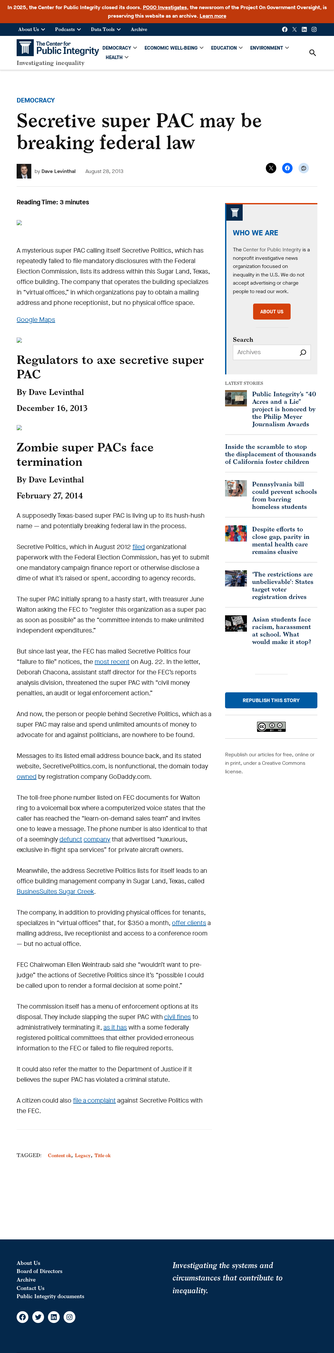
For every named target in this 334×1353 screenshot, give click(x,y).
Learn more (213, 15)
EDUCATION (224, 48)
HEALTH (114, 57)
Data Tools (103, 29)
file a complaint (94, 1100)
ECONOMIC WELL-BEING (171, 48)
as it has (115, 1027)
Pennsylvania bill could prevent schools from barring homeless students (284, 495)
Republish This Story (271, 700)
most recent (112, 661)
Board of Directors (39, 1271)
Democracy (36, 100)
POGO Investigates (165, 7)
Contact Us (30, 1288)
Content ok (59, 1155)
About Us (28, 29)
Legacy (83, 1155)
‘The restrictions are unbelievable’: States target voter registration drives (282, 585)
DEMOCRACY (116, 48)
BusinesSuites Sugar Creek (55, 891)
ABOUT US (271, 311)
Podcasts (65, 29)
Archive (139, 29)
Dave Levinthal (58, 171)
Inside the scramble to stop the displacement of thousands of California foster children (270, 454)
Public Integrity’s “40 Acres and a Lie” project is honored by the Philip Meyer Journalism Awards (284, 409)
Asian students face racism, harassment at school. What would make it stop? (281, 630)
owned (27, 776)
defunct (70, 839)
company (97, 839)
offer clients (189, 923)
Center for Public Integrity (272, 249)
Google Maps (36, 319)
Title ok (103, 1155)
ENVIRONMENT (266, 48)
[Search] (303, 352)
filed (138, 547)
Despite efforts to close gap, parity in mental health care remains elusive (281, 540)
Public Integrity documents (50, 1296)
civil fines (177, 1017)
